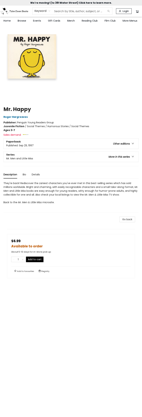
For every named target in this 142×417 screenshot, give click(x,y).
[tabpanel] (71, 196)
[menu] (71, 21)
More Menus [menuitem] (130, 20)
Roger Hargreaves (15, 117)
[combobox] (42, 11)
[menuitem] (7, 21)
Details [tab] (36, 174)
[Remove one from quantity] (13, 259)
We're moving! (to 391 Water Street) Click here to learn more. (71, 3)
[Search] (108, 11)
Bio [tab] (24, 174)
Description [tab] (10, 174)
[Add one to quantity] (23, 259)
